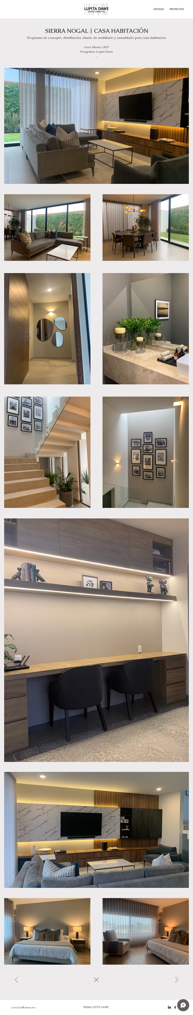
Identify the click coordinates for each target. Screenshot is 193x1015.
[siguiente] (17, 980)
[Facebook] (175, 1007)
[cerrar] (96, 980)
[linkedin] (169, 1007)
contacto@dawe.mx (23, 1007)
